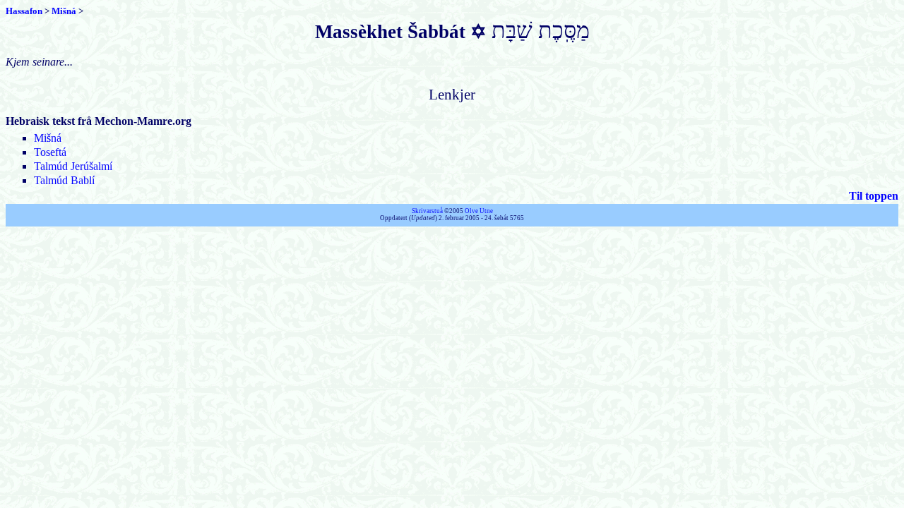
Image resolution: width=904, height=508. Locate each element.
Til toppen (873, 196)
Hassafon (24, 11)
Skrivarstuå (427, 210)
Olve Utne (479, 210)
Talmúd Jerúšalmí (73, 166)
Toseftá (50, 152)
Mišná (64, 11)
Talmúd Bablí (64, 180)
